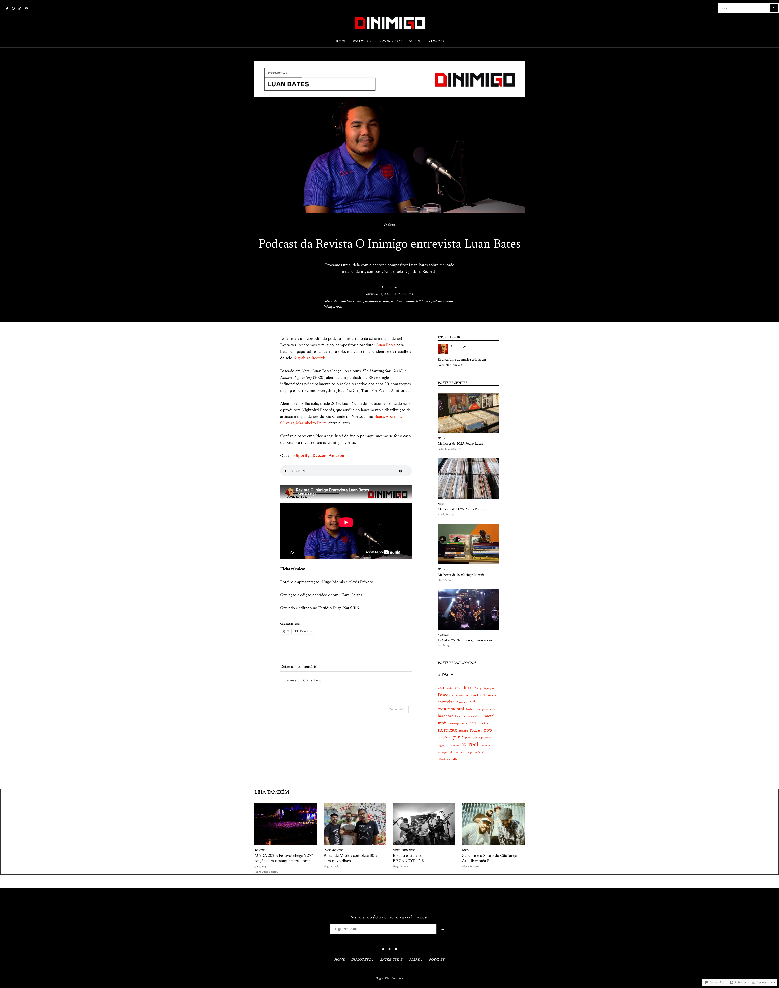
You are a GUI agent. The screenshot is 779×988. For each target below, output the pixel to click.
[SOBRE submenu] (422, 41)
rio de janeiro (452, 745)
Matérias (443, 635)
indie (458, 716)
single (470, 752)
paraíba (463, 731)
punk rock (471, 737)
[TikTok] (20, 8)
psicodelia (444, 737)
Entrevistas (461, 702)
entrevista (331, 301)
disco (467, 688)
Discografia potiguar (485, 688)
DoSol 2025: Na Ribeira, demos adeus (465, 640)
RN (464, 745)
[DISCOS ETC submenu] (373, 41)
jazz (481, 716)
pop (488, 730)
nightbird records (377, 301)
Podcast (389, 225)
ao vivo (449, 688)
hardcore (445, 716)
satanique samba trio (448, 752)
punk (458, 737)
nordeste (397, 301)
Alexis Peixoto (446, 514)
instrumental (470, 716)
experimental (451, 709)
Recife (488, 738)
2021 (441, 688)
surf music (480, 752)
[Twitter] (7, 8)
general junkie (488, 710)
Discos (441, 438)
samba (486, 745)
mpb (442, 723)
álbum (457, 759)
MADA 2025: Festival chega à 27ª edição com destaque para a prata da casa (283, 861)
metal (489, 716)
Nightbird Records (309, 358)
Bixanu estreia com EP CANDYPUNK (409, 858)
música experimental (457, 724)
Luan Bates (385, 345)
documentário (460, 695)
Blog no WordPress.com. (389, 978)
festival (470, 709)
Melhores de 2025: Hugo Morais (461, 575)
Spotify (303, 456)
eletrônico (488, 695)
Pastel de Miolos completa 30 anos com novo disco (353, 858)
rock (339, 306)
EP (472, 702)
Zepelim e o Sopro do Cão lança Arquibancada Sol (489, 858)
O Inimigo (389, 287)
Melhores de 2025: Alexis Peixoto (462, 509)
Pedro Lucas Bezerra (449, 449)
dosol (474, 695)
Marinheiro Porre (311, 423)
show (462, 752)
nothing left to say (417, 301)
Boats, (379, 417)
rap (481, 738)
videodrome (444, 759)
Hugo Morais (445, 580)
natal (359, 301)
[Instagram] (13, 8)
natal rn (484, 723)
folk (478, 710)
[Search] (774, 8)
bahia (457, 688)
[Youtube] (26, 8)
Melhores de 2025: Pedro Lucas (460, 443)
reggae (441, 745)
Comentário (396, 709)
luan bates (346, 301)
